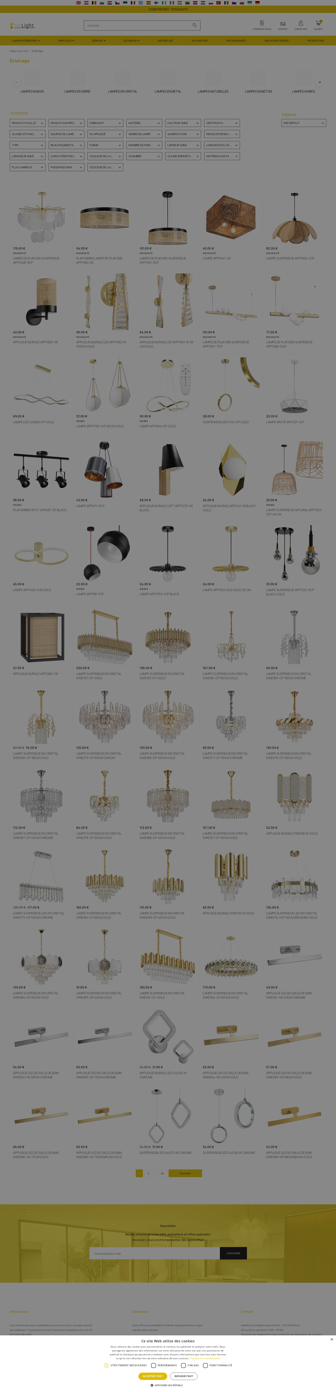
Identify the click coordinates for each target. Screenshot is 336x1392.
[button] (168, 1385)
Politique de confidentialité (205, 1358)
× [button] (331, 1339)
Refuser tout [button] (184, 1376)
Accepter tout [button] (153, 1376)
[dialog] (168, 1363)
